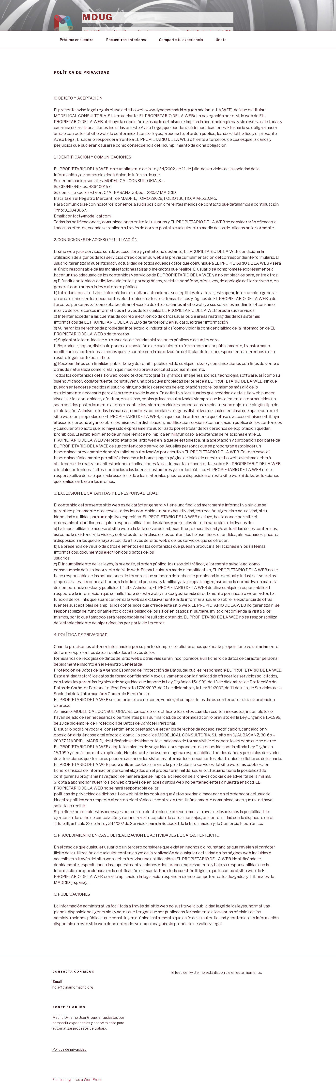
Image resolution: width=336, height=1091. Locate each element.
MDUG (97, 17)
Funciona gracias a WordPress (77, 1079)
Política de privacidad (69, 1049)
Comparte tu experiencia (181, 40)
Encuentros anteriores (126, 40)
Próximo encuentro (76, 40)
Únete (221, 40)
